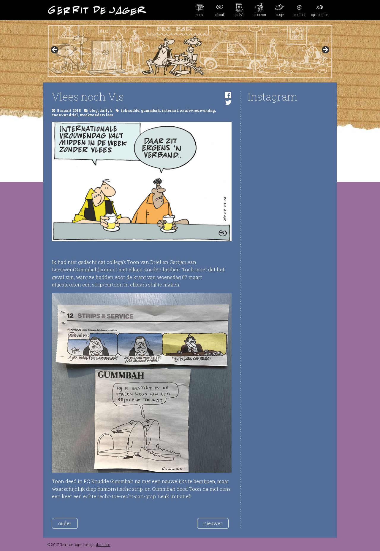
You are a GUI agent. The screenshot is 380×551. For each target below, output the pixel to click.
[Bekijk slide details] (190, 52)
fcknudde (130, 110)
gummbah (150, 110)
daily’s (240, 14)
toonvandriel (65, 114)
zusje (280, 14)
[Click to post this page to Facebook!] (228, 95)
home (200, 14)
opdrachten (319, 14)
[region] (190, 52)
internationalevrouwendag (188, 110)
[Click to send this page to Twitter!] (228, 102)
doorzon (260, 14)
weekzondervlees (96, 114)
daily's (105, 110)
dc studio (103, 544)
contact (299, 14)
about (220, 14)
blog (93, 110)
